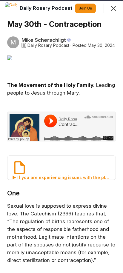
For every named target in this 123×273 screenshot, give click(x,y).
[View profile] (11, 8)
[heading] (47, 8)
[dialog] (61, 136)
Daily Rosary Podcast (48, 45)
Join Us (85, 8)
